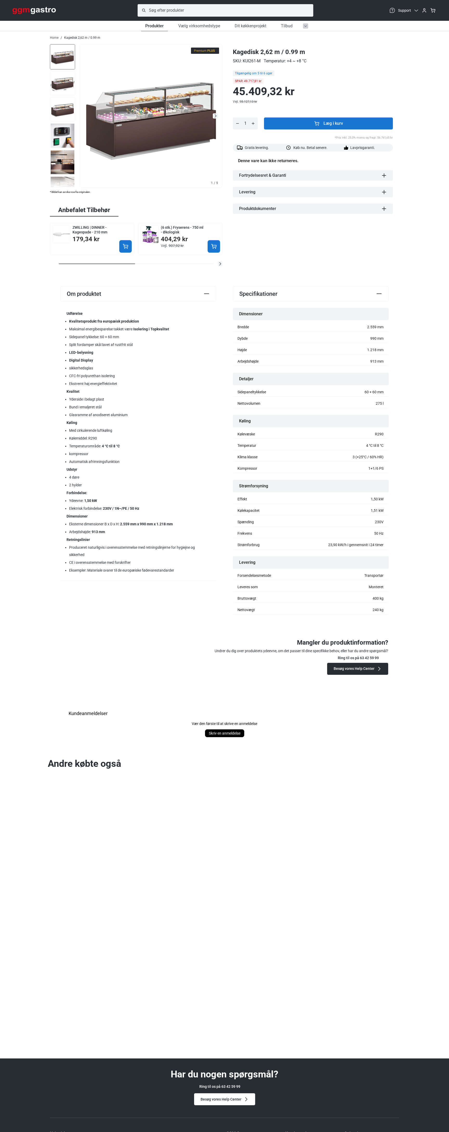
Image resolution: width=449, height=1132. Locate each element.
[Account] (424, 10)
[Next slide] (215, 116)
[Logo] (34, 10)
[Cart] (432, 10)
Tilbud (287, 25)
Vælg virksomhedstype (199, 25)
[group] (62, 56)
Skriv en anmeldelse (224, 733)
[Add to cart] (125, 246)
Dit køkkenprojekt (250, 25)
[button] (220, 263)
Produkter (154, 25)
